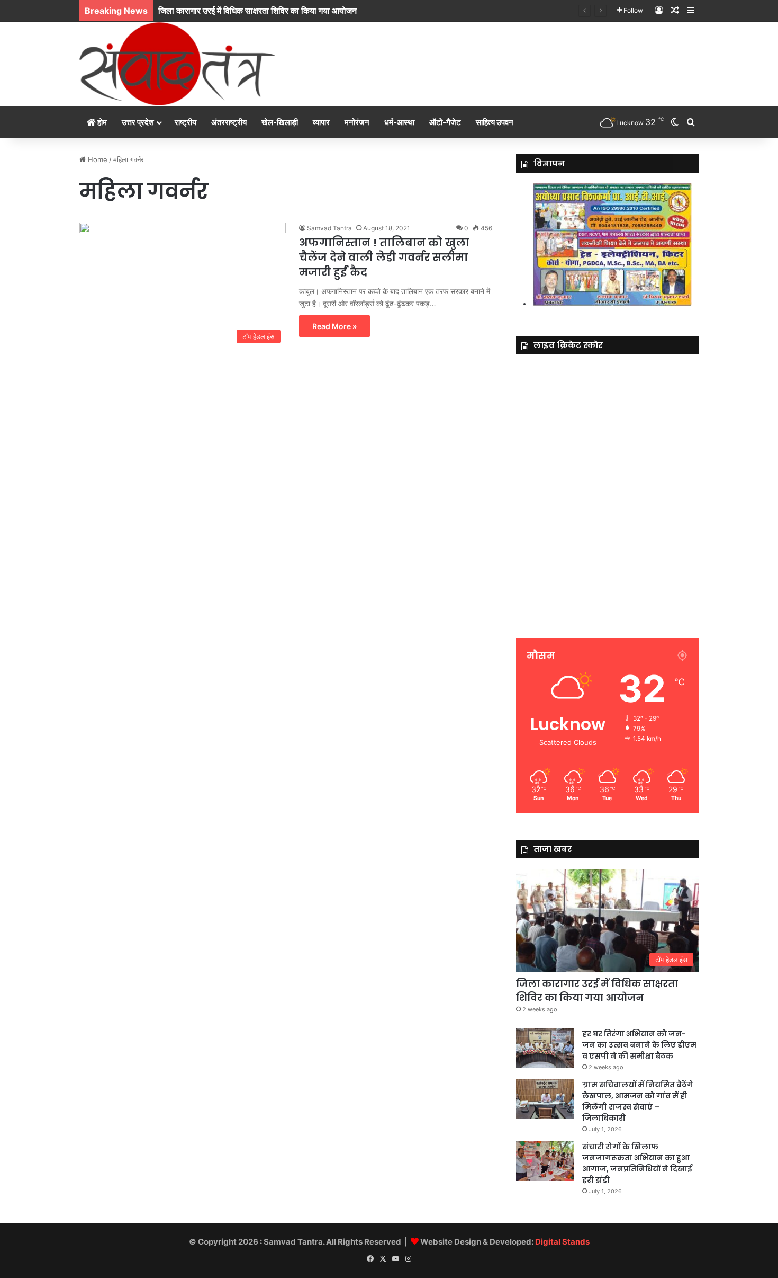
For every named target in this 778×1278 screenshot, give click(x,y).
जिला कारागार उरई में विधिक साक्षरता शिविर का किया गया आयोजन (597, 990)
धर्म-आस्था (399, 122)
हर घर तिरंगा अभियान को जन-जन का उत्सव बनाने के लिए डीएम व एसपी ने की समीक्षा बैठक (639, 1044)
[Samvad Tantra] (177, 63)
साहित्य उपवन (494, 122)
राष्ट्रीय (185, 122)
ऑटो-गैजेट (445, 122)
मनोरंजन (357, 122)
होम (101, 122)
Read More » (334, 326)
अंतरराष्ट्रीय (229, 122)
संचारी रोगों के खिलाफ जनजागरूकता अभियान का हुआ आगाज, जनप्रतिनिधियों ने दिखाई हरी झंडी (637, 1163)
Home (96, 159)
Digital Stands (562, 1242)
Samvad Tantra (329, 228)
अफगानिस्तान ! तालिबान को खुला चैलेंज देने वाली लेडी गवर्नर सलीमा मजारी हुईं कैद (384, 257)
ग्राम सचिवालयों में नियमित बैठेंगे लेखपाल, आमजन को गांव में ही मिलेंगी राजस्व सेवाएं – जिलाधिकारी (637, 1101)
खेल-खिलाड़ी (279, 122)
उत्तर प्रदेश (138, 122)
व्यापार (321, 122)
